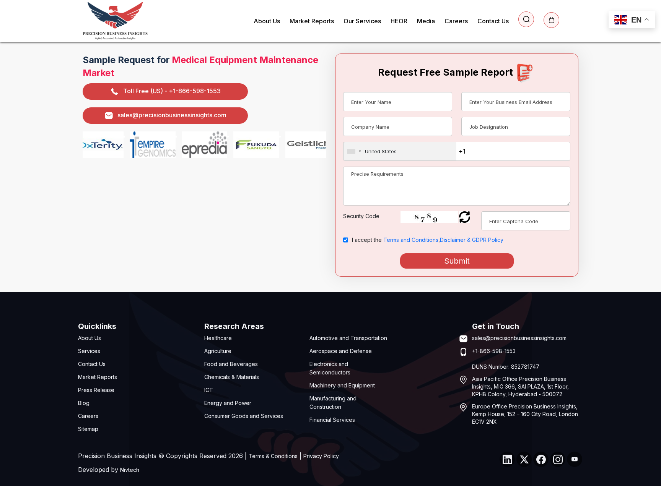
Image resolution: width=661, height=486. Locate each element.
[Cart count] (551, 20)
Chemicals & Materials (231, 377)
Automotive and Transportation (348, 338)
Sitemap (88, 429)
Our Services (362, 21)
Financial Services (332, 419)
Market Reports (312, 21)
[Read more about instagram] (557, 459)
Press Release (96, 390)
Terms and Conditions (410, 240)
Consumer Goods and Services (243, 416)
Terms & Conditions (273, 456)
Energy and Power (227, 403)
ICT (208, 390)
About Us (267, 21)
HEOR (399, 21)
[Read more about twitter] (524, 459)
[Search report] (526, 19)
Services (89, 351)
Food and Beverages (231, 364)
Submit (457, 261)
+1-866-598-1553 (494, 351)
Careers (456, 21)
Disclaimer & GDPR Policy (471, 240)
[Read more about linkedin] (507, 459)
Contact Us (493, 21)
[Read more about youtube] (574, 459)
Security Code (361, 216)
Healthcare (218, 338)
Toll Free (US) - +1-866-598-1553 (172, 91)
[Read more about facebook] (541, 459)
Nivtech (129, 470)
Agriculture (217, 351)
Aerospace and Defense (340, 351)
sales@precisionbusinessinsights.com (171, 115)
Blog (84, 403)
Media (426, 21)
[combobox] (400, 151)
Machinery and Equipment (342, 385)
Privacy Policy (321, 456)
